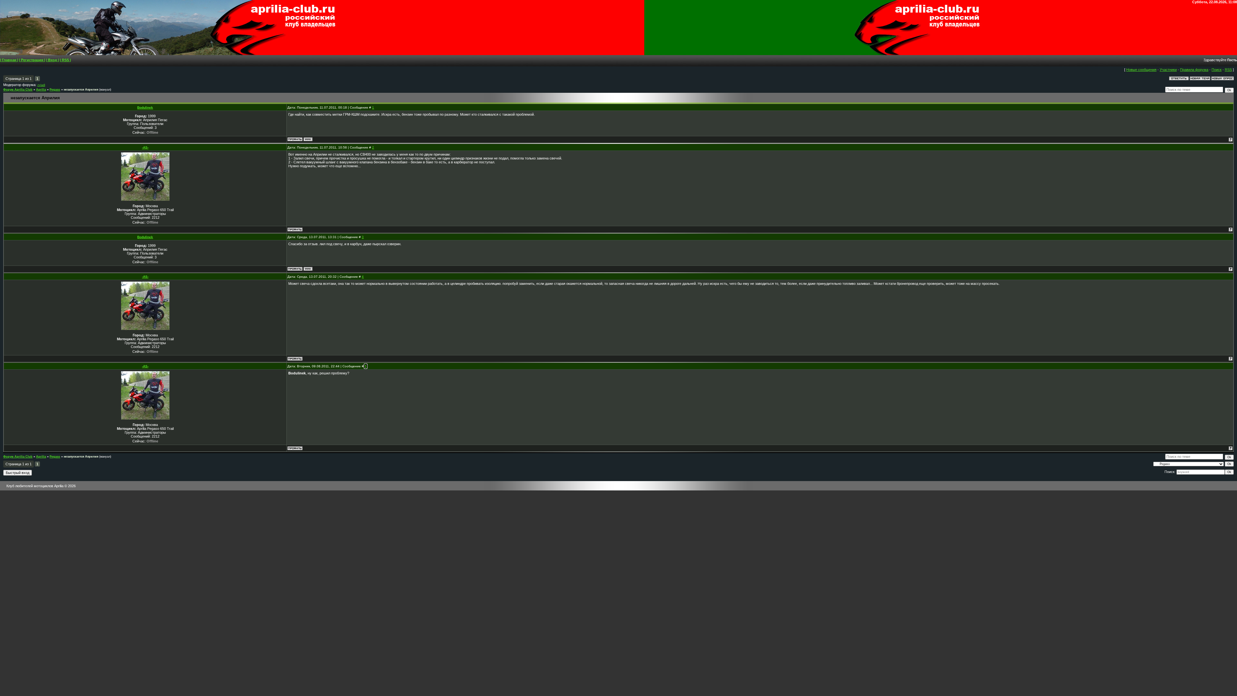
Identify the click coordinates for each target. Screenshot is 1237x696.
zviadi (41, 85)
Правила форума (1194, 70)
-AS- (145, 147)
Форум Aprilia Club (18, 89)
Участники (1168, 70)
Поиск (1217, 70)
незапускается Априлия (81, 89)
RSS (1228, 70)
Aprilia (41, 89)
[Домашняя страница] (307, 139)
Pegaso (55, 89)
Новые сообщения (1141, 70)
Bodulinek (145, 107)
